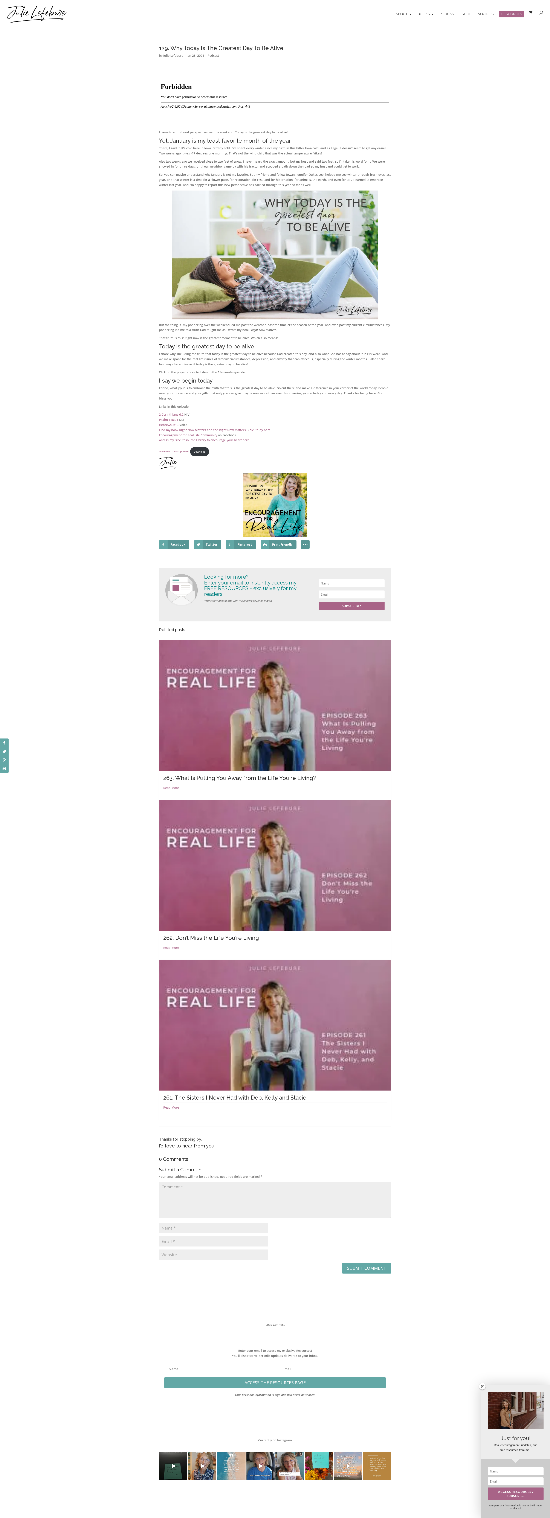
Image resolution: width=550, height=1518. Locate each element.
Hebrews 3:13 (169, 425)
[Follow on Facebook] (262, 1334)
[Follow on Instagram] (279, 1334)
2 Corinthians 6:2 (171, 414)
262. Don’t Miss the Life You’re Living (211, 938)
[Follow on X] (270, 1334)
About (402, 14)
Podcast (448, 14)
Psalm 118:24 (168, 420)
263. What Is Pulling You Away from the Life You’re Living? (239, 778)
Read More (171, 788)
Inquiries (485, 14)
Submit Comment (366, 1268)
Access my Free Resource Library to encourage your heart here (204, 440)
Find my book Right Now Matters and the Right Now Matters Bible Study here (214, 430)
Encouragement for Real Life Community (188, 435)
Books (423, 14)
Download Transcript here (173, 451)
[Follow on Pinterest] (287, 1334)
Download (199, 451)
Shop (466, 14)
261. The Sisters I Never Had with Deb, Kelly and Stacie (234, 1097)
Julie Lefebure (173, 55)
